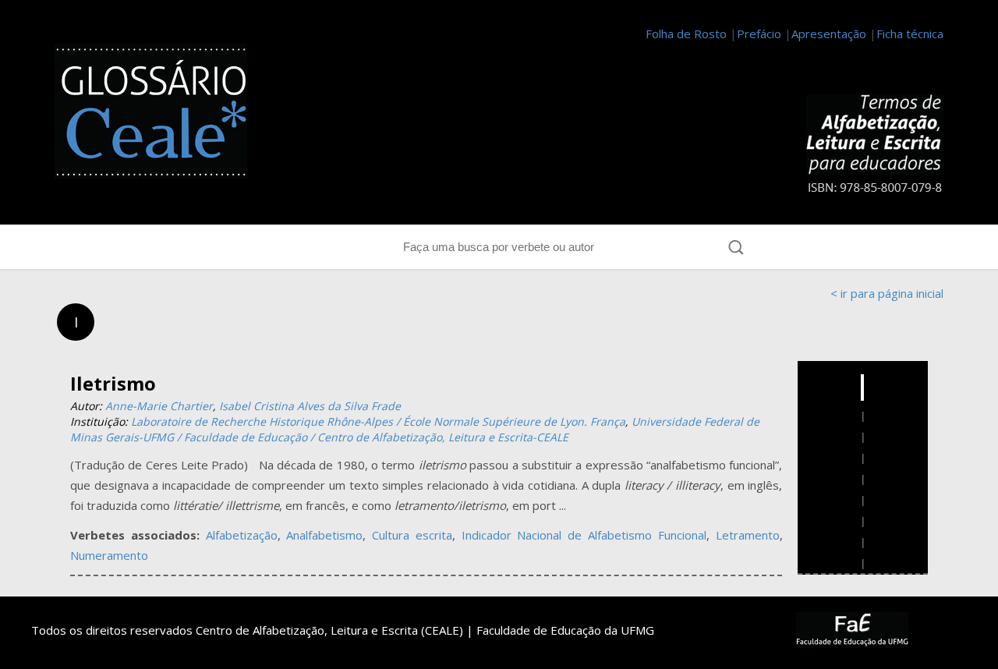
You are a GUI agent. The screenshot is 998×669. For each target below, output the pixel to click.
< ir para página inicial (886, 293)
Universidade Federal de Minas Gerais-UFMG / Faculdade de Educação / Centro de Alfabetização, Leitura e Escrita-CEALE (414, 429)
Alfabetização (242, 535)
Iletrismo (113, 383)
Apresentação (828, 33)
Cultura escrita (412, 535)
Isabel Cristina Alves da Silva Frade (310, 405)
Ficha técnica (909, 33)
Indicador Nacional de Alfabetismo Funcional (584, 535)
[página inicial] (160, 114)
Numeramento (109, 555)
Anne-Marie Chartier (159, 405)
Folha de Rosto (686, 33)
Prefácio (759, 33)
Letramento (748, 535)
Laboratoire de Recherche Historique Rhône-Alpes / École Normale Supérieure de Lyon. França (378, 421)
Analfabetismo (324, 535)
